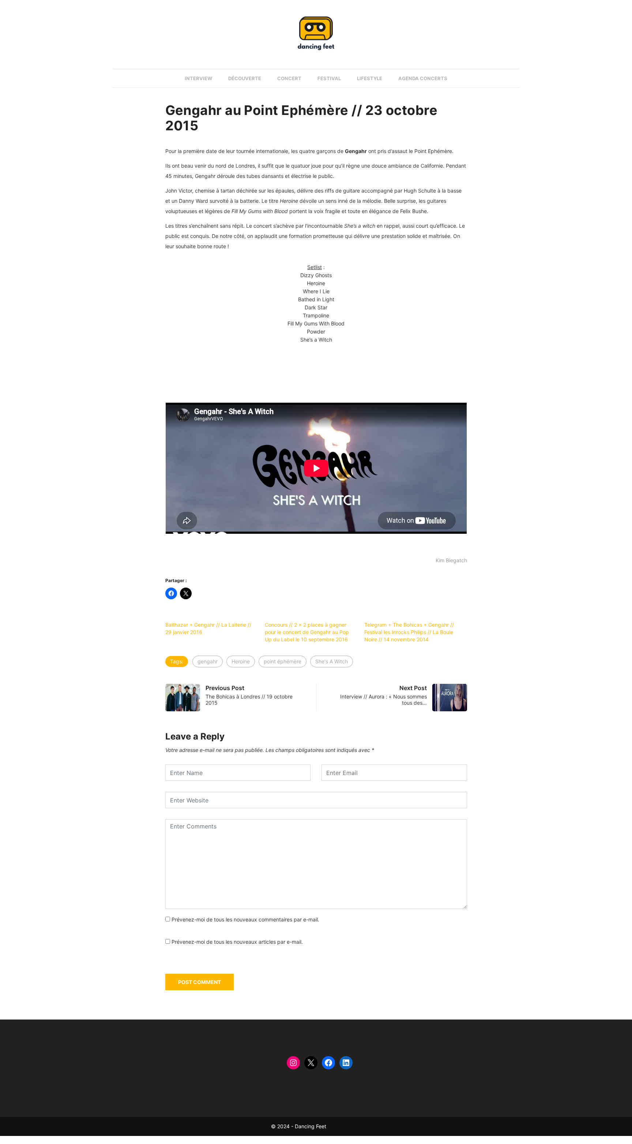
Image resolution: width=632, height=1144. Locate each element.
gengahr (208, 661)
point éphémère (282, 661)
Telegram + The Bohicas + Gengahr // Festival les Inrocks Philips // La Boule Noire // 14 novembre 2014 (409, 632)
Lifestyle (369, 78)
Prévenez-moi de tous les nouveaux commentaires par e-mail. (245, 919)
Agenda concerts (422, 78)
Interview (198, 78)
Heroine (241, 661)
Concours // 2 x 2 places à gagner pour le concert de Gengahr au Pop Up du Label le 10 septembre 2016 (307, 632)
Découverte (244, 78)
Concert (289, 78)
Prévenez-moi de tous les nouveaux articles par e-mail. (237, 942)
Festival (329, 78)
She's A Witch (331, 661)
